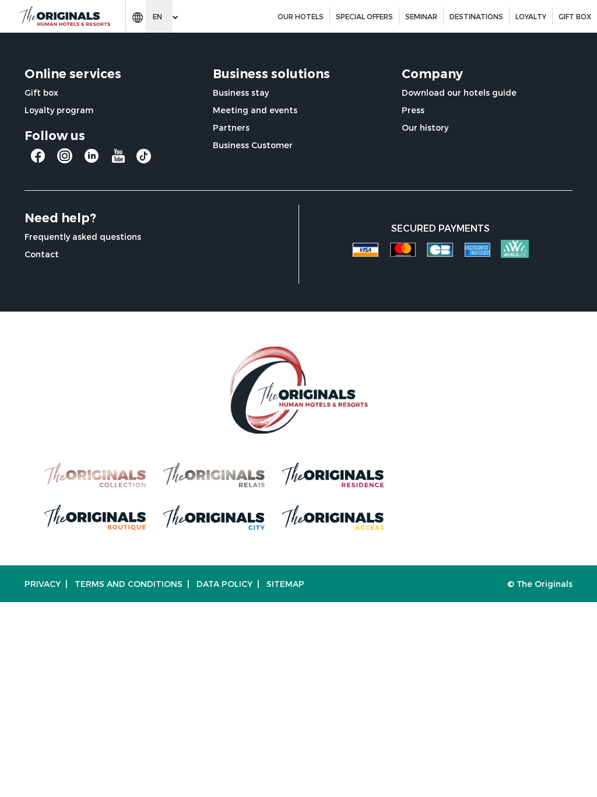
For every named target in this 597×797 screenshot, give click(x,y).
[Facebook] (38, 160)
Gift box (41, 92)
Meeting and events (255, 110)
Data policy (224, 584)
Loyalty (530, 16)
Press (413, 110)
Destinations (476, 16)
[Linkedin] (91, 160)
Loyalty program (58, 110)
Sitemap (285, 584)
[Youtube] (118, 160)
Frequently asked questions (82, 237)
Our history (425, 127)
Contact (41, 254)
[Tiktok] (143, 159)
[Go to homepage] (64, 16)
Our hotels (301, 16)
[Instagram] (64, 160)
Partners (231, 127)
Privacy (42, 584)
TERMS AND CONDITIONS (128, 584)
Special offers (364, 16)
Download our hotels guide (459, 92)
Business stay (241, 92)
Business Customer (253, 145)
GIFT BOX (575, 16)
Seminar (421, 16)
